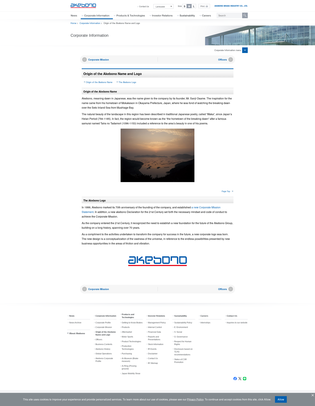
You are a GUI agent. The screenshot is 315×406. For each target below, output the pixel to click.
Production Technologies (128, 347)
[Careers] (207, 15)
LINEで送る (244, 378)
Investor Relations (156, 316)
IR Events (152, 349)
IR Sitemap (153, 363)
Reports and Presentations (154, 338)
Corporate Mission (103, 327)
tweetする (240, 378)
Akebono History (102, 349)
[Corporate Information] (97, 15)
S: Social (178, 332)
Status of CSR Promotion (180, 360)
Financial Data (154, 332)
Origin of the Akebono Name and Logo (105, 333)
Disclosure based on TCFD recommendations (183, 352)
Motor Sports (127, 337)
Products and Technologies (128, 316)
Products (126, 327)
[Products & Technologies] (131, 15)
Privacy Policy (195, 399)
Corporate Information (90, 23)
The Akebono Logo (127, 82)
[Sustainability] (187, 15)
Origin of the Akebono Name (99, 82)
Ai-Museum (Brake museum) (130, 359)
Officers (98, 340)
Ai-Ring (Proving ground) (129, 367)
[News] (74, 15)
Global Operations (103, 354)
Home (73, 23)
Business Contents (103, 344)
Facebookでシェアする (235, 378)
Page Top (226, 191)
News (71, 316)
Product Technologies (131, 342)
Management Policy (157, 323)
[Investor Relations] (162, 15)
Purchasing (127, 354)
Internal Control (155, 327)
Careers (204, 316)
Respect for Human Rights (182, 343)
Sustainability (180, 316)
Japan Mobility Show (131, 374)
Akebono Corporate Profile (104, 359)
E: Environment (181, 327)
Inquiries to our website (237, 323)
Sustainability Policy (183, 323)
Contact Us (144, 6)
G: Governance (181, 337)
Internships (205, 323)
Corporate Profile (103, 323)
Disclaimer (153, 354)
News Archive (75, 323)
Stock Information (155, 344)
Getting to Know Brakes (132, 323)
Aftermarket (127, 332)
